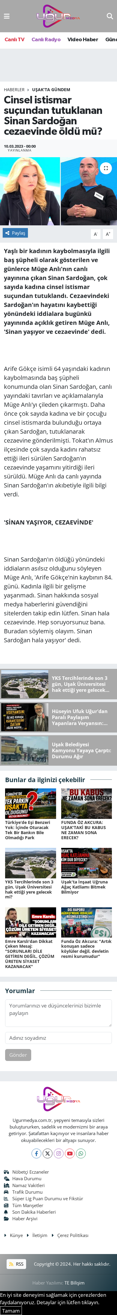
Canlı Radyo (46, 39)
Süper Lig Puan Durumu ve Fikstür (47, 1198)
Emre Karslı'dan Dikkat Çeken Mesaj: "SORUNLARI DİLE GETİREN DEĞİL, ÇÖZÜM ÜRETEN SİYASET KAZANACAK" (29, 953)
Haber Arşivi (25, 1218)
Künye (16, 1235)
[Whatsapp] (81, 1153)
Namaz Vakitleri (28, 1185)
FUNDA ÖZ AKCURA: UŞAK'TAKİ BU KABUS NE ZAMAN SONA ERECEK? (83, 829)
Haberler (14, 89)
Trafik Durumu (27, 1192)
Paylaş (18, 233)
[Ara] (110, 16)
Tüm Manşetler (27, 1205)
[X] (47, 1153)
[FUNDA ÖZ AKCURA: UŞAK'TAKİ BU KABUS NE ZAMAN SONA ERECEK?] (86, 803)
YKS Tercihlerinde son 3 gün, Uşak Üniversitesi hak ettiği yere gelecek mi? (29, 889)
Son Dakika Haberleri (34, 1212)
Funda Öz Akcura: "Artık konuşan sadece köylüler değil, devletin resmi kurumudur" (86, 948)
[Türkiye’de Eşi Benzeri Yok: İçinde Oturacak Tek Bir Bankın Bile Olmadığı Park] (30, 803)
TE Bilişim (74, 1283)
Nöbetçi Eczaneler (30, 1172)
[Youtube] (70, 1153)
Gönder (18, 1054)
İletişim (39, 1235)
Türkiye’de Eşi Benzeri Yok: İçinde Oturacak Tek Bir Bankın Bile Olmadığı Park (27, 829)
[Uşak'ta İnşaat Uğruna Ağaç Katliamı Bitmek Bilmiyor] (86, 862)
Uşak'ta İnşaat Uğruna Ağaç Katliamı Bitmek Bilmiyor (84, 887)
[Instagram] (59, 1153)
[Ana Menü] (7, 16)
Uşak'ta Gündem (51, 89)
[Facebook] (36, 1153)
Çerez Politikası (72, 1235)
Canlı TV (14, 39)
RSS (19, 1264)
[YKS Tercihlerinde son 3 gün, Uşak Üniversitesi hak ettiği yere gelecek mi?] (30, 862)
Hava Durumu (26, 1178)
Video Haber (83, 39)
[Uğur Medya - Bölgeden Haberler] (58, 16)
